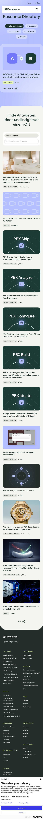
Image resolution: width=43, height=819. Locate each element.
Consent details (6, 803)
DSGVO (25, 748)
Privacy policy (24, 803)
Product (25, 704)
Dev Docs (6, 733)
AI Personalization (8, 680)
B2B (24, 689)
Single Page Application (10, 677)
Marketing (26, 701)
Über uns (26, 727)
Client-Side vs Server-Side (11, 716)
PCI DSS (25, 757)
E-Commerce (27, 676)
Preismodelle (27, 655)
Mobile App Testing (9, 664)
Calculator (6, 739)
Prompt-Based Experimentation (8, 699)
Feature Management (10, 658)
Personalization (8, 706)
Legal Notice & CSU (29, 754)
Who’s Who (6, 743)
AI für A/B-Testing (8, 713)
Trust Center (27, 751)
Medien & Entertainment (30, 686)
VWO (4, 757)
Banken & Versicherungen (31, 673)
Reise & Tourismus (29, 682)
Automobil (26, 679)
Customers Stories (9, 727)
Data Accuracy (7, 671)
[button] (37, 2)
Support (25, 736)
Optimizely (6, 754)
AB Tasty (5, 761)
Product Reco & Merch (10, 668)
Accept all (21, 808)
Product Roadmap (8, 736)
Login (30, 3)
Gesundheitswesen (29, 670)
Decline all (21, 813)
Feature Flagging (8, 703)
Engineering (27, 707)
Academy (6, 730)
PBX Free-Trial (7, 661)
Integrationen (7, 683)
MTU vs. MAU (27, 658)
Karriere (25, 730)
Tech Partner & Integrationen (7, 773)
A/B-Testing (6, 695)
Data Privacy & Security (10, 674)
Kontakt (25, 733)
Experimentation (8, 655)
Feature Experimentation (11, 710)
